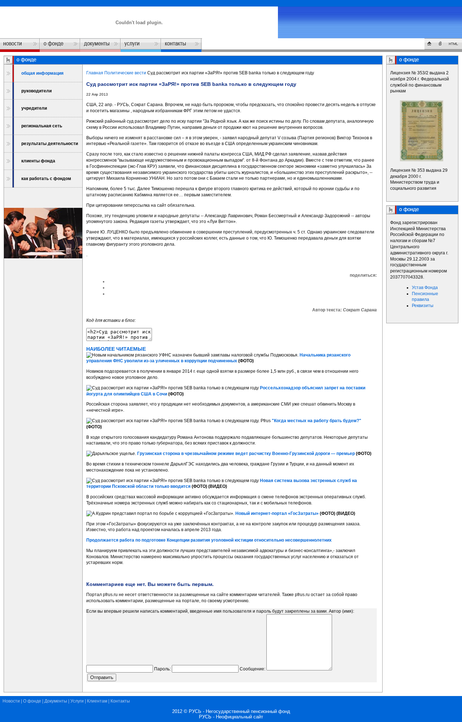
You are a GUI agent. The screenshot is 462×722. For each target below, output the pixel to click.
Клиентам (97, 701)
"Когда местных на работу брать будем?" (316, 420)
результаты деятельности (49, 143)
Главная (94, 72)
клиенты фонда (38, 160)
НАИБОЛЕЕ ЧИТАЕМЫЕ (116, 349)
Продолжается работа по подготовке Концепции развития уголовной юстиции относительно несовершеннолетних (209, 540)
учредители (34, 108)
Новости (11, 701)
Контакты (120, 701)
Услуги (77, 701)
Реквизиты (422, 305)
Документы (55, 701)
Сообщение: (252, 668)
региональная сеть (41, 125)
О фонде (32, 701)
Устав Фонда (425, 287)
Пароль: (162, 668)
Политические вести (125, 72)
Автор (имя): (341, 611)
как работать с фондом (46, 178)
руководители (36, 90)
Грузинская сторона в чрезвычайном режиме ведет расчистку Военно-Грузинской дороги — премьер (246, 453)
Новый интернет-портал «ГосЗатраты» (277, 513)
